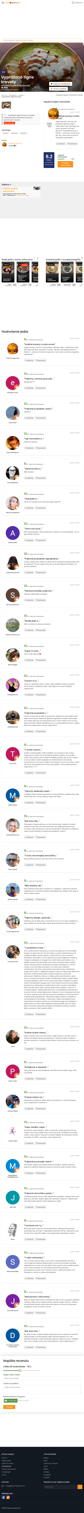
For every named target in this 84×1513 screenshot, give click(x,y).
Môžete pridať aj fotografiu (14, 1396)
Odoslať (9, 1407)
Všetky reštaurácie (9, 1469)
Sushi (46, 1466)
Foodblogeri (6, 1472)
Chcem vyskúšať (59, 89)
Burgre (46, 1458)
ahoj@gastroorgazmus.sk (15, 1486)
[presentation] (34, 258)
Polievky (47, 1477)
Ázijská (21, 95)
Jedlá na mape (7, 1463)
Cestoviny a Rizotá (51, 1463)
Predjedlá (47, 1475)
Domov (4, 95)
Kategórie (13, 95)
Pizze (45, 1461)
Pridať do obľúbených (62, 84)
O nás (4, 1475)
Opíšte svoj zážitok (10, 1383)
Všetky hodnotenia (65, 164)
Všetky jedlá (6, 1461)
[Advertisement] (42, 21)
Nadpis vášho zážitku (11, 1375)
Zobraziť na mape (23, 195)
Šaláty (46, 1469)
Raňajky (46, 1472)
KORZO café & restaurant (17, 85)
